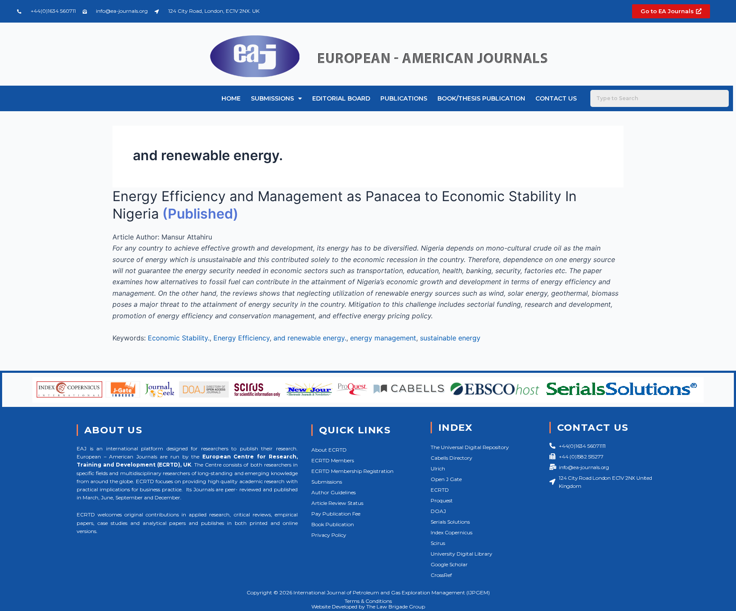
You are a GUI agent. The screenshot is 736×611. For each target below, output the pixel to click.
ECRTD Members (332, 460)
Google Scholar (449, 564)
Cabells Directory (451, 458)
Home (231, 98)
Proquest (442, 500)
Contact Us (556, 98)
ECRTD (440, 490)
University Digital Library (461, 553)
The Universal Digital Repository (470, 447)
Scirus (438, 543)
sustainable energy (450, 338)
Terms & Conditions (368, 601)
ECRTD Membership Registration (352, 471)
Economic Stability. (179, 338)
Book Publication (332, 524)
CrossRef (441, 575)
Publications (403, 98)
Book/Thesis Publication (481, 98)
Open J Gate (446, 479)
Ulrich (438, 468)
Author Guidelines (333, 492)
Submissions (272, 98)
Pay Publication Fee (335, 513)
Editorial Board (341, 98)
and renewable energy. (309, 338)
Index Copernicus (451, 532)
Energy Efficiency (241, 338)
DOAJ (438, 511)
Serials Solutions (450, 522)
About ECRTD (329, 450)
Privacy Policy (328, 535)
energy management (383, 338)
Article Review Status (337, 503)
